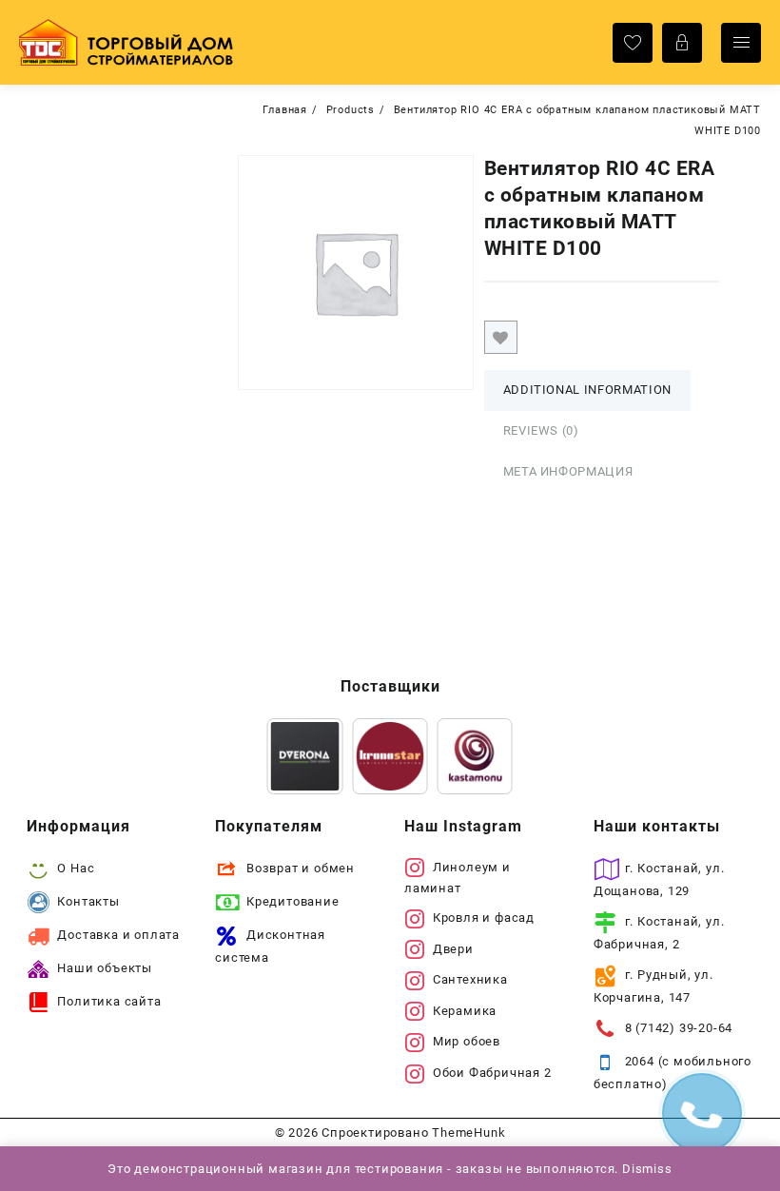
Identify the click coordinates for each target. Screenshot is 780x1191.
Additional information (587, 389)
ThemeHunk (468, 1132)
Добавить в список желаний (500, 337)
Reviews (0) (541, 430)
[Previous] (306, 756)
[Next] (474, 756)
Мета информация (568, 471)
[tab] (587, 390)
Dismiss (647, 1169)
